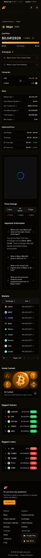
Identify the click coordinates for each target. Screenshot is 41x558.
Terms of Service (26, 555)
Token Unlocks (26, 523)
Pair (26, 301)
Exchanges (25, 519)
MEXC (29, 241)
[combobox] (5, 358)
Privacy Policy (13, 555)
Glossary (6, 527)
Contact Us (9, 502)
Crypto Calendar (9, 519)
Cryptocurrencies (27, 515)
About (5, 535)
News (5, 515)
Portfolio (24, 527)
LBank (23, 241)
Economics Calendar (10, 523)
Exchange (9, 301)
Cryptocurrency (8, 21)
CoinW (9, 243)
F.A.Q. (5, 543)
